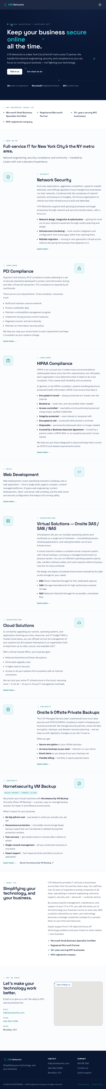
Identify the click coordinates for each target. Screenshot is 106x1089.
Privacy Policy (83, 1084)
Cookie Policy (97, 1084)
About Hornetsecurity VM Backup (37, 862)
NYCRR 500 (83, 1063)
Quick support (84, 1072)
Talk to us (14, 71)
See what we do (34, 71)
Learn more (43, 249)
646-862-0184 (10, 1021)
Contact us (82, 1068)
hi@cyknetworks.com (14, 1012)
